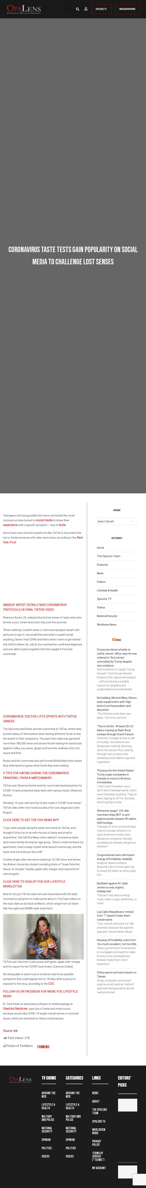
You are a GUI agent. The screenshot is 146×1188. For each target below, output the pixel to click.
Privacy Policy (96, 1143)
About (96, 1102)
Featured (102, 564)
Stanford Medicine (15, 1008)
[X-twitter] (20, 1091)
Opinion (46, 1140)
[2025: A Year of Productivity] (127, 1171)
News (100, 573)
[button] (68, 9)
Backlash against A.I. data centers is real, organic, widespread (112, 887)
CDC (51, 983)
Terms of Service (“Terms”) (98, 1156)
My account (99, 1168)
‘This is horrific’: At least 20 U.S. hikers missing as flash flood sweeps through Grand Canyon (115, 730)
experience (10, 525)
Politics (101, 581)
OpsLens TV (104, 598)
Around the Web (49, 1095)
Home (100, 547)
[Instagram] (27, 1091)
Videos (101, 607)
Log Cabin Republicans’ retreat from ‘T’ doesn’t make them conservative (115, 915)
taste (62, 525)
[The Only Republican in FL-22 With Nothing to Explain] (127, 1105)
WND (118, 640)
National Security (107, 616)
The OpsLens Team (108, 556)
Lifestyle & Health (107, 590)
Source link (10, 1031)
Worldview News (107, 624)
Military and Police (48, 1118)
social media (44, 520)
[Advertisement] (43, 574)
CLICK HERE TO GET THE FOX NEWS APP (31, 820)
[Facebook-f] (12, 1091)
